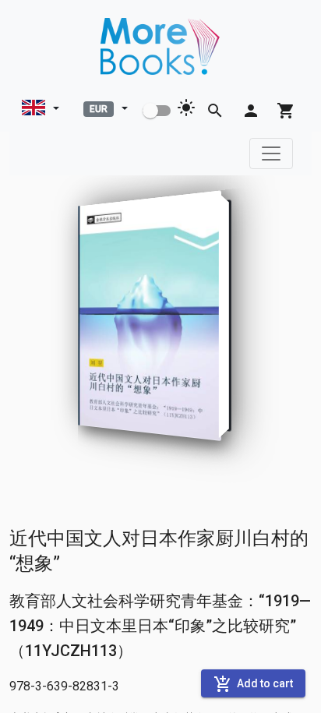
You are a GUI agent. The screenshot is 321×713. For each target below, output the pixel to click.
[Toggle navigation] (271, 153)
